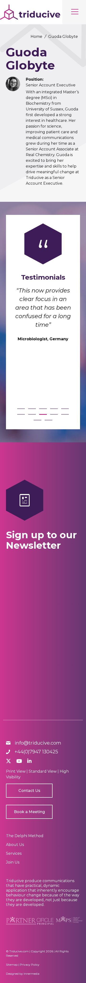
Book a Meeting (29, 812)
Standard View (43, 771)
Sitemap (12, 964)
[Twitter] (8, 761)
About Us (15, 844)
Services (14, 853)
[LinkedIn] (29, 761)
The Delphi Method (24, 836)
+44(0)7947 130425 (36, 752)
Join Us (12, 862)
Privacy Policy (29, 964)
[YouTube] (19, 761)
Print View (16, 771)
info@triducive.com (38, 743)
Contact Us (29, 790)
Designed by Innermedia (22, 973)
